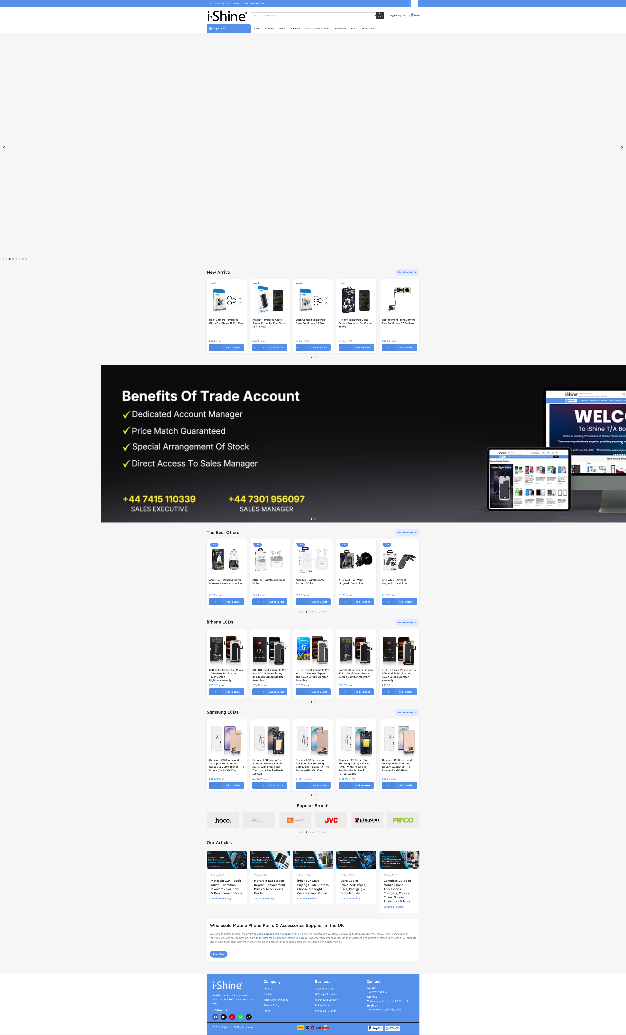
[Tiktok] (249, 1017)
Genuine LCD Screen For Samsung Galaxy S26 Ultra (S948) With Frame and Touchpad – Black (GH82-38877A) (268, 766)
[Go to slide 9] (326, 612)
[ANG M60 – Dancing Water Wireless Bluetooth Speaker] (226, 559)
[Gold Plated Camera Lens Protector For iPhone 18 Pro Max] (356, 299)
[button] (4, 148)
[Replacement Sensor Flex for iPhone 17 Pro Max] (226, 299)
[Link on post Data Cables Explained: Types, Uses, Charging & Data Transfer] (356, 860)
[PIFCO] (403, 820)
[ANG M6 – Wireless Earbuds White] (269, 559)
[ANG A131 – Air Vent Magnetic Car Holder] (399, 559)
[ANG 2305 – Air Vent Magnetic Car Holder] (356, 559)
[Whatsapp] (240, 1017)
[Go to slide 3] (10, 259)
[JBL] (295, 820)
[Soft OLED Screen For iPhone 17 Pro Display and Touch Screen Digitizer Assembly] (356, 649)
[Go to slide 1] (3, 259)
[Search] (380, 15)
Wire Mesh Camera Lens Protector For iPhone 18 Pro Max (398, 323)
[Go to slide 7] (23, 259)
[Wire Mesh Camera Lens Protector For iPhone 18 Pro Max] (399, 299)
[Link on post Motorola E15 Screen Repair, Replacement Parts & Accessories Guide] (270, 860)
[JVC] (331, 820)
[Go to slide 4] (13, 259)
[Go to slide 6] (19, 259)
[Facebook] (215, 1017)
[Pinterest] (232, 1017)
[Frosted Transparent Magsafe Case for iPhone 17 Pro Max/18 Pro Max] (269, 299)
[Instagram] (224, 1017)
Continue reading (221, 898)
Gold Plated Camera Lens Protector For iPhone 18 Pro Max (355, 323)
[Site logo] (227, 15)
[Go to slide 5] (16, 259)
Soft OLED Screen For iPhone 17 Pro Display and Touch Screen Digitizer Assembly (356, 673)
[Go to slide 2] (6, 259)
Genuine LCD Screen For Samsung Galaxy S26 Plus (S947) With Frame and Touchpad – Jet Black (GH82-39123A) (354, 766)
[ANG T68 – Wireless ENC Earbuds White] (313, 559)
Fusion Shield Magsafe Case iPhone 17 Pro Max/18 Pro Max (312, 323)
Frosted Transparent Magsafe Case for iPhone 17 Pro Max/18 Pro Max (269, 323)
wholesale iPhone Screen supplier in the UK (277, 933)
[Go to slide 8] (26, 259)
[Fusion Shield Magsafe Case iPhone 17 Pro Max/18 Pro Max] (313, 299)
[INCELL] (259, 820)
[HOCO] (223, 820)
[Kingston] (367, 820)
